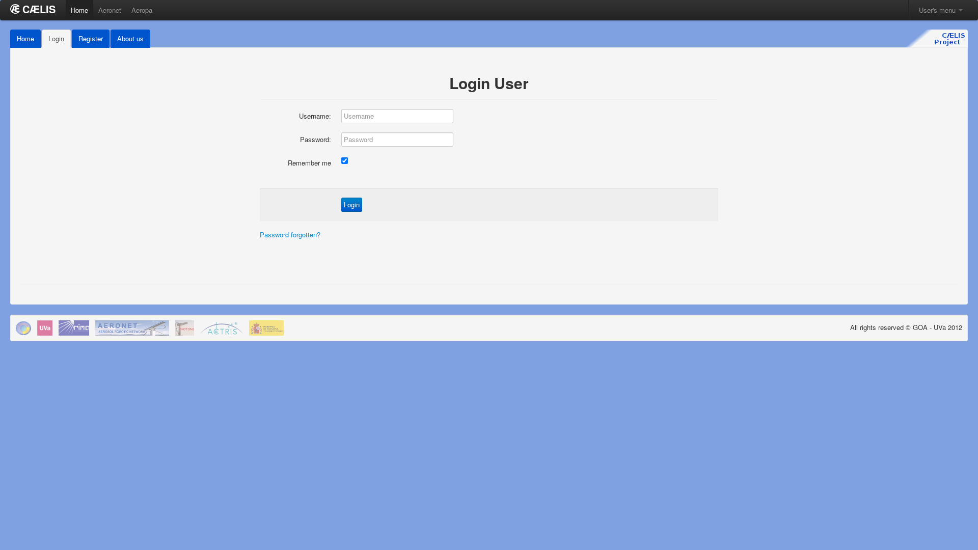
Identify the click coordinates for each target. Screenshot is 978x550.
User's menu (938, 10)
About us (130, 38)
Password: (315, 139)
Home (79, 10)
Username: (315, 116)
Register (90, 38)
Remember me (309, 163)
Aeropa (141, 10)
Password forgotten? (290, 234)
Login (56, 38)
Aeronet (109, 10)
